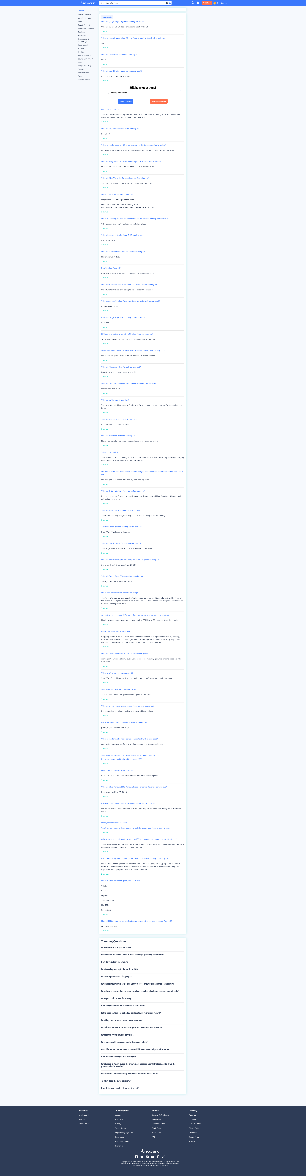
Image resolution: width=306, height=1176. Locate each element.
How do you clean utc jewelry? (114, 962)
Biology (118, 1124)
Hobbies (81, 52)
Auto (80, 22)
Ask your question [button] (159, 101)
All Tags (82, 1119)
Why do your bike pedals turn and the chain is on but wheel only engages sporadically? (140, 991)
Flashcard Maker (158, 1124)
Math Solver (156, 1133)
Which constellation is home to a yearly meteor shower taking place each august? (137, 984)
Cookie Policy (194, 1137)
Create (206, 3)
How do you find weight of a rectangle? (118, 1056)
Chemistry (119, 1119)
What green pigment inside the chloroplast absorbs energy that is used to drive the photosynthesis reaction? (138, 1065)
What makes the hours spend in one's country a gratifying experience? (132, 954)
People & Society (84, 66)
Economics (119, 1146)
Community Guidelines (160, 1115)
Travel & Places (84, 80)
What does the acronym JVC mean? (116, 947)
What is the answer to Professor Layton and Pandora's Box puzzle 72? (132, 1027)
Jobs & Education (84, 55)
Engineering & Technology (83, 40)
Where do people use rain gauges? (116, 976)
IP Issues (192, 1141)
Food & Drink (83, 45)
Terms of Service (195, 1124)
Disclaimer (193, 1133)
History (81, 48)
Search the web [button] (125, 101)
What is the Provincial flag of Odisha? (117, 1035)
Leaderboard (83, 1115)
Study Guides (157, 1128)
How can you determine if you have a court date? (123, 1005)
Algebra (118, 1115)
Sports (80, 76)
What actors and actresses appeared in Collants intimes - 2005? (129, 1073)
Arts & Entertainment (86, 18)
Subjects (81, 11)
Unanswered (83, 1124)
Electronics (82, 36)
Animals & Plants (84, 15)
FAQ (153, 1137)
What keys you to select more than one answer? (122, 1020)
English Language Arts (124, 1133)
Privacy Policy (194, 1128)
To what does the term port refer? (116, 1081)
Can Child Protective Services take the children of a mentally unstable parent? (135, 1049)
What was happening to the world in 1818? (120, 969)
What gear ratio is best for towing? (116, 998)
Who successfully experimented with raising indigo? (124, 1042)
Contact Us (193, 1119)
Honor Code (156, 1119)
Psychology (119, 1137)
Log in (224, 3)
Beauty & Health (84, 25)
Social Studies (83, 73)
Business (81, 32)
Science (81, 69)
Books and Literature (86, 29)
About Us (192, 1115)
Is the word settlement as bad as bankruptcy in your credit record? (131, 1013)
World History (120, 1128)
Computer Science (122, 1141)
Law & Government (85, 59)
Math (80, 62)
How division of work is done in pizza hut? (120, 1088)
